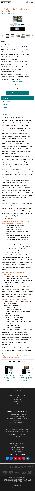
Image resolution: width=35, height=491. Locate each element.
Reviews (5, 111)
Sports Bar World (17, 451)
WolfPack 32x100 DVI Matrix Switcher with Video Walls (9, 377)
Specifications (7, 101)
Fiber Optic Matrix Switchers (17, 443)
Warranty (24, 477)
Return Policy (19, 477)
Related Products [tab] (16, 361)
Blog (17, 397)
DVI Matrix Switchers (17, 441)
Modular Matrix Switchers (17, 447)
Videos (5, 114)
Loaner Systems (17, 401)
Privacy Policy (12, 477)
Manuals (5, 104)
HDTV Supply (17, 445)
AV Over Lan (17, 438)
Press (17, 403)
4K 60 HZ (17, 436)
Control (5, 107)
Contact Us (17, 399)
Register (20, 408)
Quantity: (17, 84)
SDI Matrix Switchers (17, 449)
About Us (17, 393)
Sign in (14, 408)
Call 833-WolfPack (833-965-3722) (11, 487)
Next (32, 35)
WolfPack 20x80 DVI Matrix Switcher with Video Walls (26, 377)
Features (5, 98)
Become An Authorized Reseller (17, 395)
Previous (2, 35)
